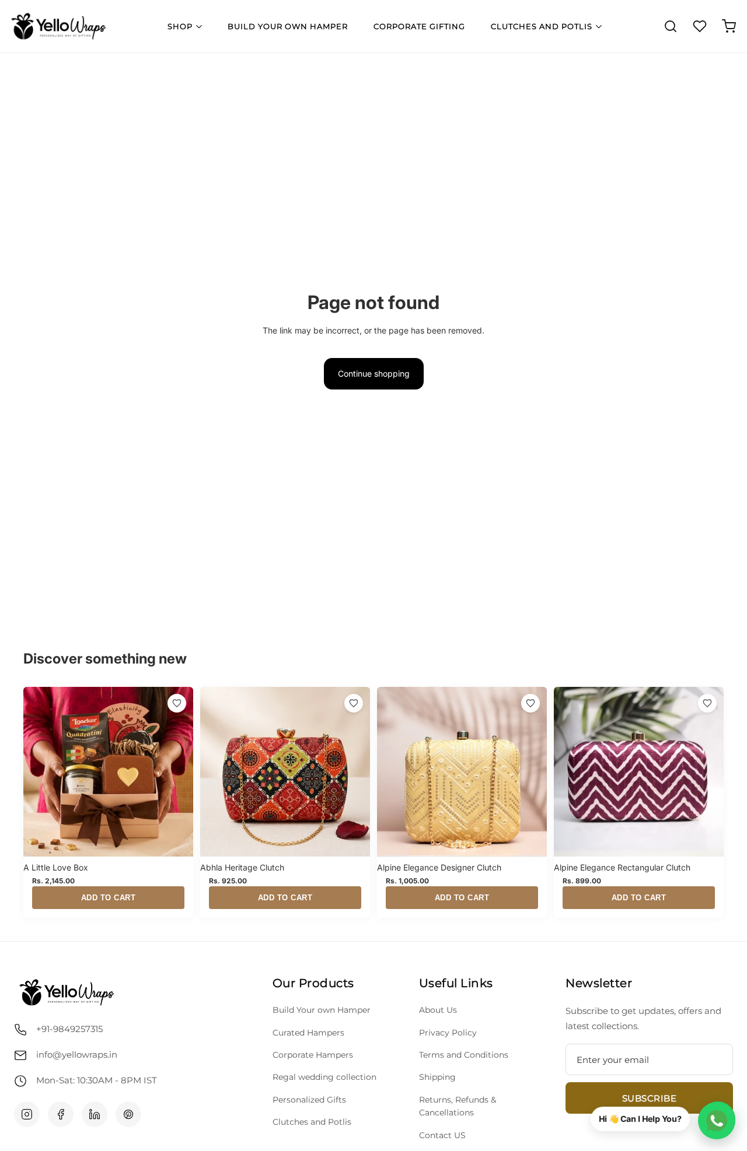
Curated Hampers (308, 1032)
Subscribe (649, 1098)
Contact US (442, 1135)
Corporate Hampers (313, 1055)
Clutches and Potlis (541, 26)
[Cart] (729, 26)
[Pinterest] (128, 1114)
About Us (438, 1010)
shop (180, 26)
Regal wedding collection (324, 1077)
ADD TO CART (108, 897)
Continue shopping (374, 373)
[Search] (670, 26)
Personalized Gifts (309, 1099)
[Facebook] (61, 1114)
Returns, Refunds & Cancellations (457, 1106)
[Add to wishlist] (176, 703)
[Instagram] (27, 1114)
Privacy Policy (448, 1032)
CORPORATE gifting (419, 26)
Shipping (437, 1077)
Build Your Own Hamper (288, 26)
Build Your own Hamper (322, 1010)
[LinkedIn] (94, 1114)
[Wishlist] (699, 26)
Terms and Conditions (463, 1055)
